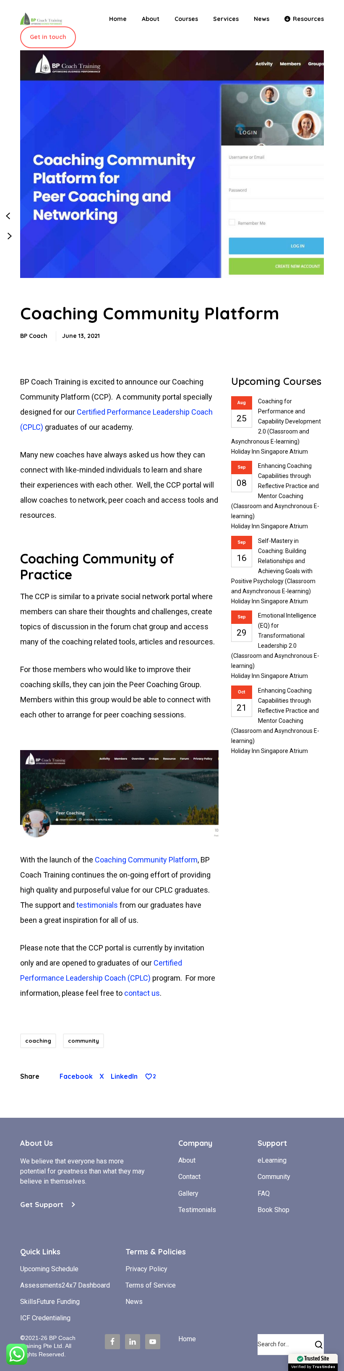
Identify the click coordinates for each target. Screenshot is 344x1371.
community (83, 1040)
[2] (148, 1076)
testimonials (97, 905)
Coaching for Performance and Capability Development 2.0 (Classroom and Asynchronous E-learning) (276, 421)
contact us (142, 993)
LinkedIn (124, 1076)
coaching (38, 1040)
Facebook (76, 1076)
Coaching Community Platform (146, 859)
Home (187, 1339)
